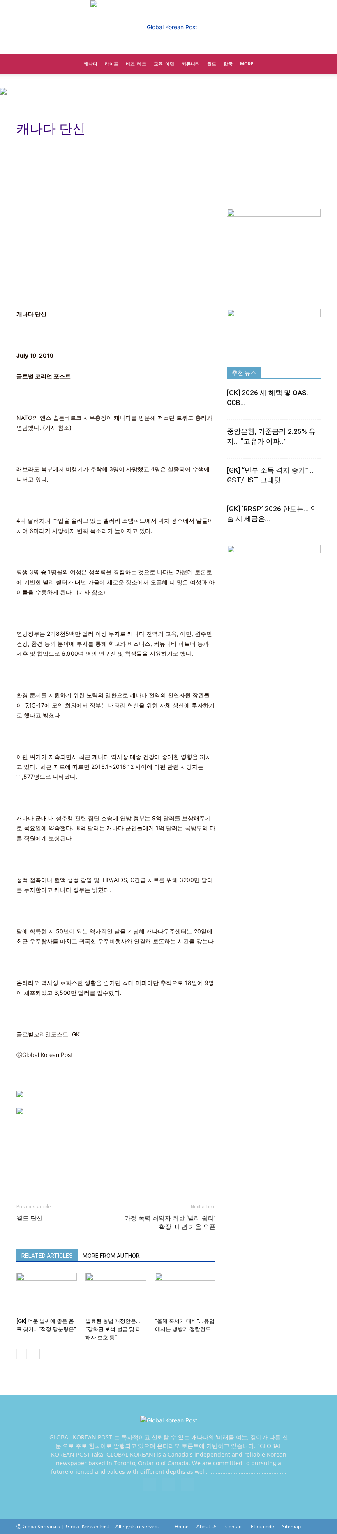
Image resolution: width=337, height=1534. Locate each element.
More (246, 64)
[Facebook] (149, 1484)
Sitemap (291, 1526)
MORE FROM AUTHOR (111, 1255)
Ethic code (262, 1526)
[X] (168, 1484)
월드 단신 (29, 1218)
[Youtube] (187, 1484)
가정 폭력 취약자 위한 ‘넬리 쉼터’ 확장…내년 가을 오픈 (170, 1223)
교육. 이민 (164, 64)
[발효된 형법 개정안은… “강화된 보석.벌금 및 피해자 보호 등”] (115, 1293)
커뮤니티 (191, 64)
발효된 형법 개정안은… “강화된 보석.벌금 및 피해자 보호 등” (113, 1329)
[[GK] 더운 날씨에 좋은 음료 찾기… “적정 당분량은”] (46, 1293)
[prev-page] (21, 1354)
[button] (311, 64)
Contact (234, 1526)
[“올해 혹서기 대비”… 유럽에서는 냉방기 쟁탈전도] (185, 1293)
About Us (206, 1526)
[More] (63, 1168)
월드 (211, 64)
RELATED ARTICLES (47, 1255)
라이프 (111, 64)
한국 (228, 64)
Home (182, 1526)
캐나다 (90, 64)
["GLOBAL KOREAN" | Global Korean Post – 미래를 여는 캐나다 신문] (168, 27)
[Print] (24, 1168)
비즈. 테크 (136, 64)
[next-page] (35, 1354)
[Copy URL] (43, 1168)
